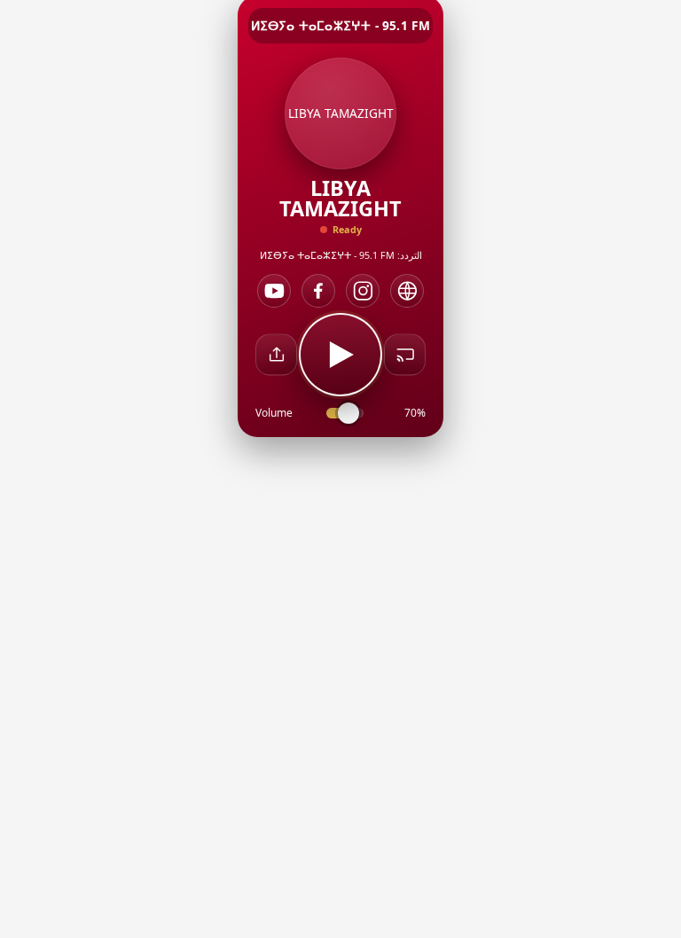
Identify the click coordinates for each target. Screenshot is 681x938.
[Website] (407, 291)
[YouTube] (274, 291)
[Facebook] (318, 291)
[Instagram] (363, 291)
